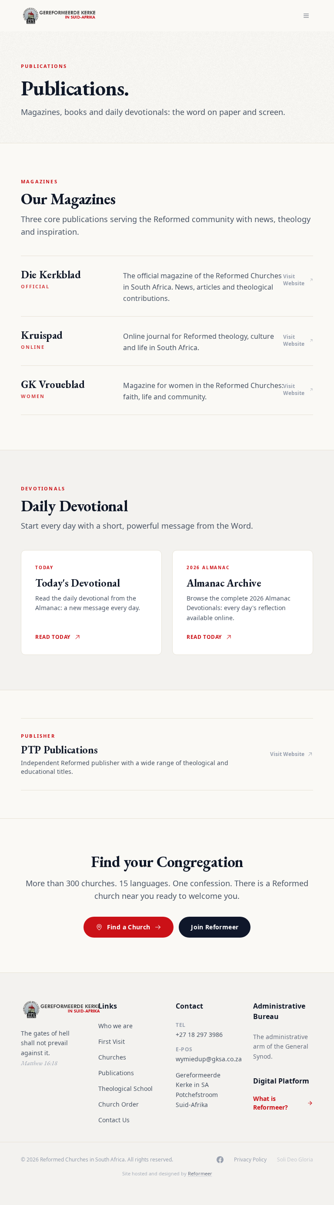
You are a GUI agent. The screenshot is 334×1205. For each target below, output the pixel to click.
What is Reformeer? (270, 1102)
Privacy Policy (250, 1159)
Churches (112, 1057)
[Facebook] (220, 1159)
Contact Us (114, 1120)
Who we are (115, 1026)
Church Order (118, 1104)
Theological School (125, 1088)
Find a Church (128, 927)
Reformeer (200, 1173)
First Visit (111, 1041)
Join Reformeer (214, 927)
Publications (116, 1073)
